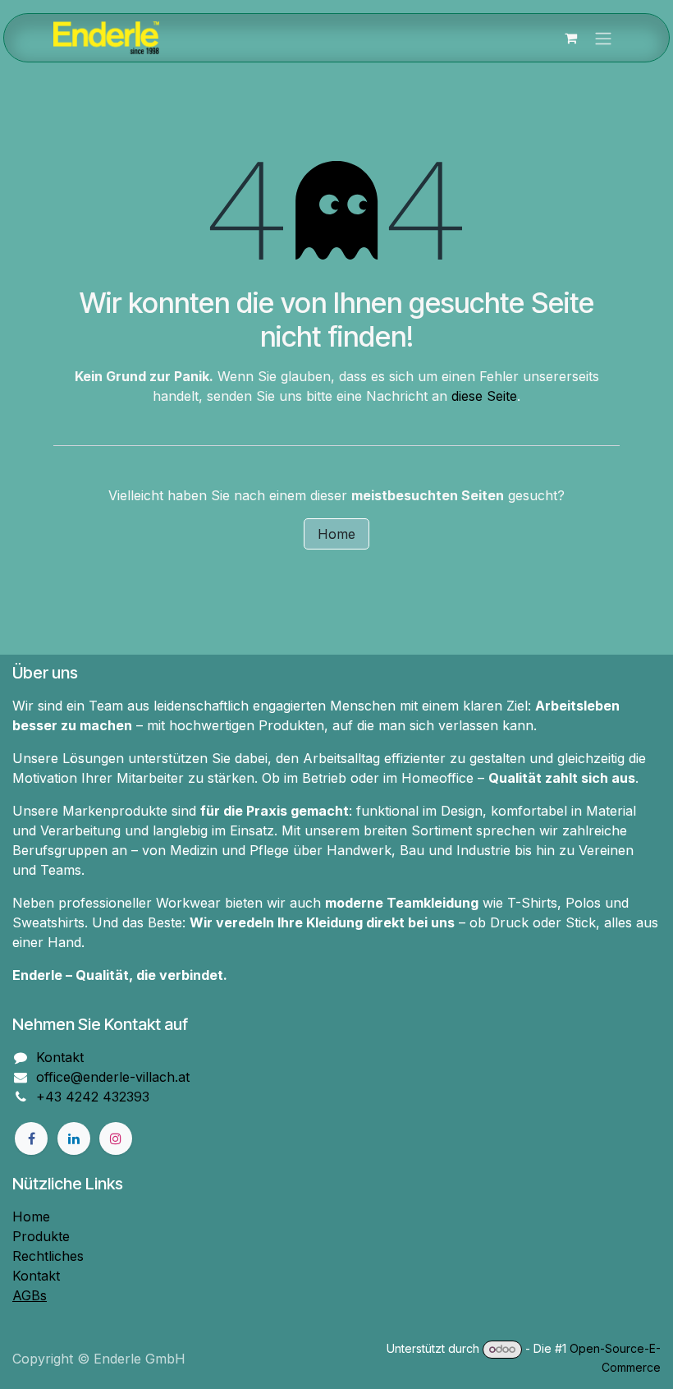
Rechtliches (48, 1256)
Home (336, 534)
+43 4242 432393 (92, 1096)
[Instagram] (115, 1138)
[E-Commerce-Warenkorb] (570, 37)
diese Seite (484, 396)
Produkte (41, 1236)
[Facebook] (31, 1138)
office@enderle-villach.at (113, 1077)
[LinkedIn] (73, 1138)
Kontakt (60, 1057)
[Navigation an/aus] (603, 38)
